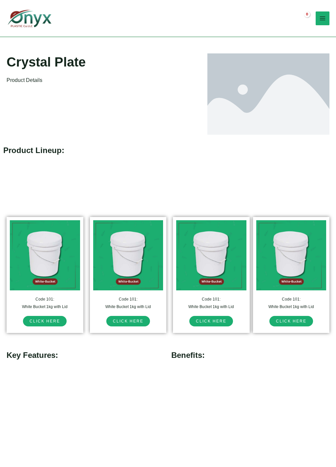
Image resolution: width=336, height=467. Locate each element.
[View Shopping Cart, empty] (302, 18)
